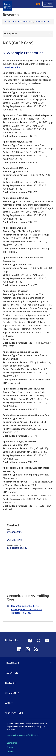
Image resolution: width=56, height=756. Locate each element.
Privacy (10, 747)
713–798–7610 (14, 539)
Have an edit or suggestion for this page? (23, 735)
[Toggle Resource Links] (51, 713)
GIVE (37, 4)
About (9, 703)
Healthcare (12, 662)
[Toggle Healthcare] (51, 663)
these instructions (12, 67)
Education (11, 672)
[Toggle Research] (51, 683)
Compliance (12, 743)
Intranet (10, 751)
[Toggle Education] (51, 673)
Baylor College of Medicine (18, 21)
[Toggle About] (51, 703)
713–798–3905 (14, 532)
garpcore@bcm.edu (17, 547)
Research (40, 21)
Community (12, 693)
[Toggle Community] (51, 693)
